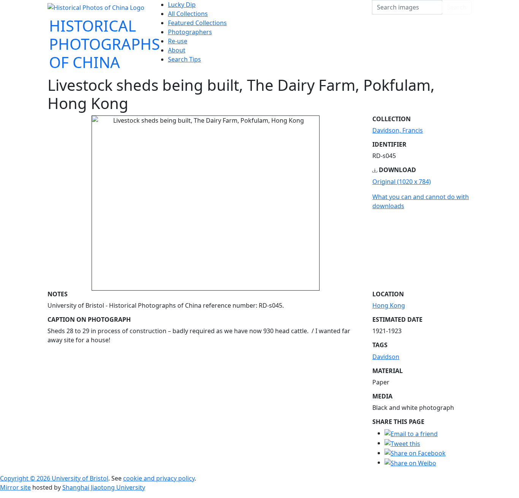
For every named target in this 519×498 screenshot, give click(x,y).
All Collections (188, 13)
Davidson (385, 357)
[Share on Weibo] (410, 462)
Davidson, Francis (397, 130)
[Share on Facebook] (415, 453)
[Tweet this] (402, 443)
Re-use (177, 41)
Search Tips (184, 59)
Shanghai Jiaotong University (103, 487)
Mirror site (15, 487)
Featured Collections (197, 23)
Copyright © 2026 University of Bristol (54, 478)
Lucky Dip (182, 4)
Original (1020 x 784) (401, 181)
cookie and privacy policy (159, 478)
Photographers (190, 32)
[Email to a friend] (411, 433)
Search (457, 7)
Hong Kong (388, 305)
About (176, 50)
